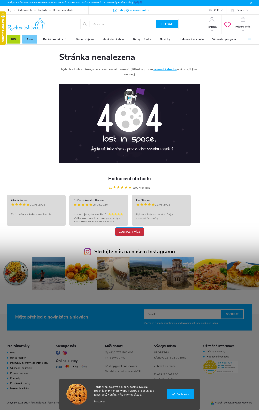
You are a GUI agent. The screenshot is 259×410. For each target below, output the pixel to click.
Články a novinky (216, 351)
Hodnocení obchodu (63, 10)
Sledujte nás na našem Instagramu (134, 251)
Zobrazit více (129, 232)
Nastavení (100, 401)
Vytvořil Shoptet (223, 402)
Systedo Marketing (242, 402)
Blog (9, 10)
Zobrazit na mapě (164, 366)
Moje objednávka (19, 388)
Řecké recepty (24, 10)
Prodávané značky (20, 383)
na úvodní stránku (165, 69)
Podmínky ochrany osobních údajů (29, 363)
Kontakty (42, 10)
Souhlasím (183, 394)
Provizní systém (19, 373)
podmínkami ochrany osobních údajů (197, 323)
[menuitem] (13, 39)
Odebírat (232, 314)
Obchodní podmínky (21, 368)
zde (138, 394)
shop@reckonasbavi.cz (123, 366)
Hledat (166, 24)
